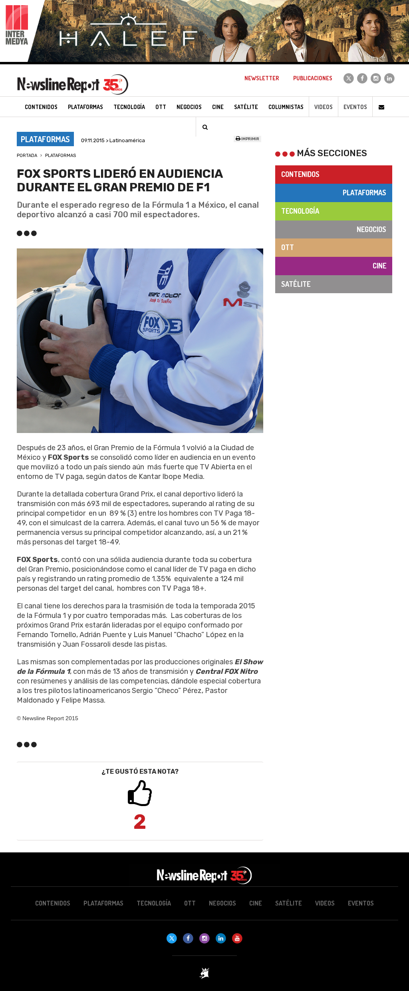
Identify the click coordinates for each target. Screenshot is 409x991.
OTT (287, 247)
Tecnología (300, 211)
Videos (323, 106)
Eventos (355, 106)
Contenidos (300, 174)
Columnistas (286, 106)
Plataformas (60, 155)
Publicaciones (312, 78)
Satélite (295, 284)
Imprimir (249, 139)
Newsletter (261, 78)
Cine (379, 265)
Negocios (371, 229)
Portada (27, 155)
